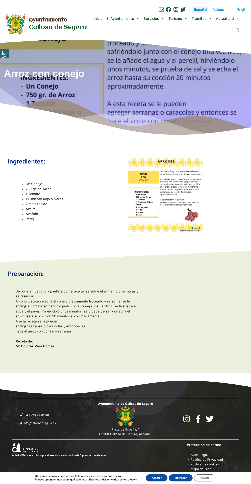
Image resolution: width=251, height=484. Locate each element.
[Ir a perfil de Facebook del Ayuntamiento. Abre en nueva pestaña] (168, 9)
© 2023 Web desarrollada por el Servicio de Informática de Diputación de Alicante (59, 455)
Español (200, 10)
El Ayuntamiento (120, 18)
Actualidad (225, 18)
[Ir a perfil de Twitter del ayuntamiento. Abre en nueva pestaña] (183, 9)
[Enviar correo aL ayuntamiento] (161, 9)
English (242, 10)
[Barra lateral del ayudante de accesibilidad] (4, 53)
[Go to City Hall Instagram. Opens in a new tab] (186, 419)
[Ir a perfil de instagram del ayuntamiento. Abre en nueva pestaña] (175, 9)
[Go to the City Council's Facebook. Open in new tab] (198, 419)
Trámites (199, 18)
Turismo (175, 18)
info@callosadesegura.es (40, 423)
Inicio (98, 18)
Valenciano (221, 10)
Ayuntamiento (48, 20)
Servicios (151, 18)
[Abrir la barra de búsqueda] (237, 30)
